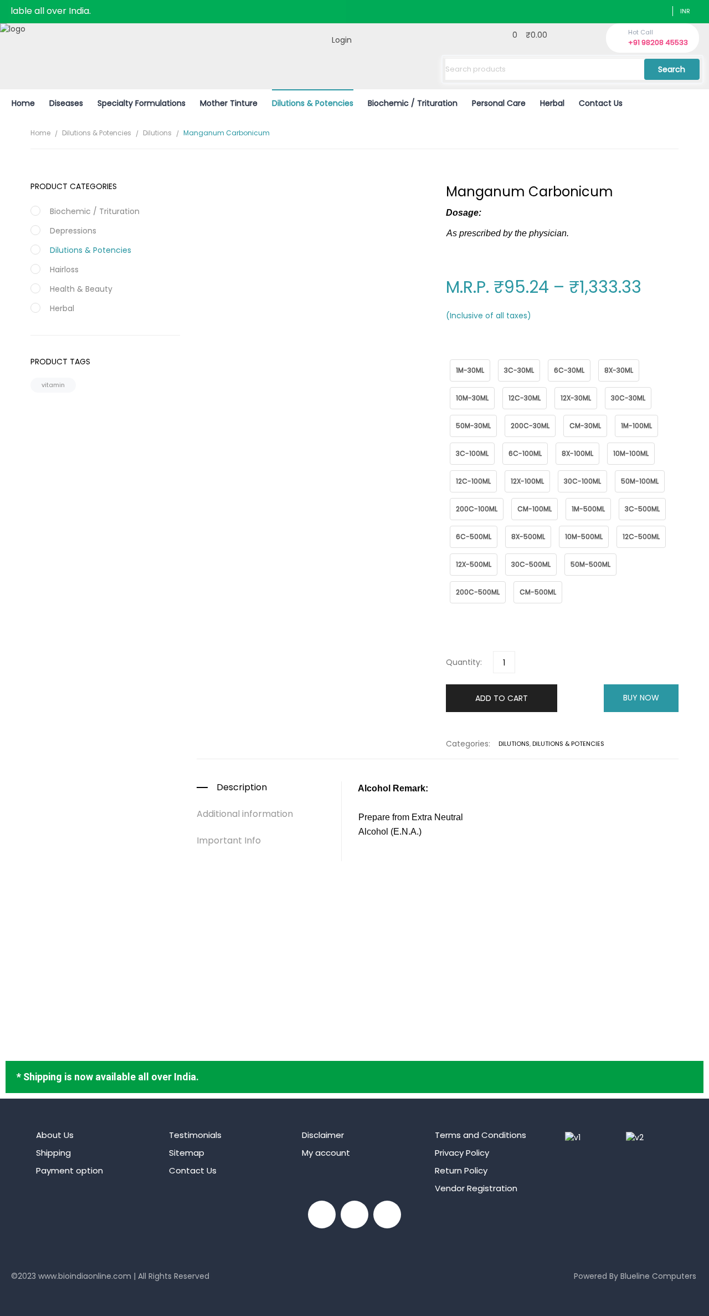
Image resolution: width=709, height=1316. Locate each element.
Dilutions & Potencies (96, 133)
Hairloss (64, 269)
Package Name (471, 353)
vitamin (53, 384)
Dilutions (157, 133)
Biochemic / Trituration (95, 211)
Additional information (245, 814)
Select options (437, 969)
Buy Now (641, 697)
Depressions (73, 230)
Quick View (437, 906)
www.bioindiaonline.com (84, 1276)
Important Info (229, 841)
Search (671, 69)
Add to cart (501, 698)
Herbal (62, 308)
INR (685, 11)
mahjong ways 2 (42, 1293)
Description (242, 787)
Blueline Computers (658, 1276)
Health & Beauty (81, 288)
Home (40, 133)
